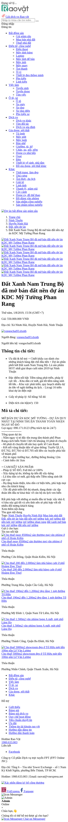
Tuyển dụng (23, 91)
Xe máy (20, 104)
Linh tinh (21, 185)
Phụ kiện (21, 78)
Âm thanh (21, 68)
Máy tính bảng (24, 52)
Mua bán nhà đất (25, 39)
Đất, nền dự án (17, 226)
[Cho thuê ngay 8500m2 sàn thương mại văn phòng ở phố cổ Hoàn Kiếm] (34, 538)
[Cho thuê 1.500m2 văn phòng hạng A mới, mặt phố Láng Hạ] (34, 622)
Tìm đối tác (22, 123)
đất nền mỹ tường (28, 525)
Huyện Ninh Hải (18, 223)
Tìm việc (21, 94)
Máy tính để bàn (25, 59)
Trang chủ (14, 217)
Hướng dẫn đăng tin (20, 729)
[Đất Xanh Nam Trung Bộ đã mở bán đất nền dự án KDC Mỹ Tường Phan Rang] (34, 242)
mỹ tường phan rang (34, 521)
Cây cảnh (21, 191)
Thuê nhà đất (23, 42)
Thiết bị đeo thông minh (30, 75)
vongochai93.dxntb (28, 337)
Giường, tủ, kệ (24, 146)
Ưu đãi (13, 723)
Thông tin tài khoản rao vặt (24, 726)
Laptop (20, 55)
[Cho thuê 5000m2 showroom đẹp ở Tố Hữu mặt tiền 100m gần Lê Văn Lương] (34, 650)
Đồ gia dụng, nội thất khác (31, 165)
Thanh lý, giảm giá (27, 188)
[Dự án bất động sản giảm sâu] (19, 210)
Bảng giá (14, 710)
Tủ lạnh (20, 133)
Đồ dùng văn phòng (27, 198)
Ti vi (18, 71)
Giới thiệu (14, 707)
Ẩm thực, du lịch (25, 178)
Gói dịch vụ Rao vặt (17, 16)
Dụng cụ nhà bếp (26, 152)
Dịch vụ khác (23, 120)
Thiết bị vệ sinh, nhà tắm (30, 162)
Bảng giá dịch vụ (18, 713)
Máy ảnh (21, 62)
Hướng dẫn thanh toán (21, 732)
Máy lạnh (21, 140)
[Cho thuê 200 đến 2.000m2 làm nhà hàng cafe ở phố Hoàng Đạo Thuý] (34, 566)
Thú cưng (21, 175)
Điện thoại (22, 49)
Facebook (14, 751)
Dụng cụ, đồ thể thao (28, 195)
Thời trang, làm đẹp (27, 172)
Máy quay (22, 65)
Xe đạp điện (23, 110)
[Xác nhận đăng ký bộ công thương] (22, 782)
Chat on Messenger (33, 818)
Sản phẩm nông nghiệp (29, 204)
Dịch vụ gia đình (25, 127)
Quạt (19, 156)
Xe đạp (20, 107)
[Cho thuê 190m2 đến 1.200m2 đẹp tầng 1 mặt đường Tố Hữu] (34, 594)
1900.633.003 (9, 742)
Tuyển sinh (22, 88)
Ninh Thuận (16, 220)
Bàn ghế (21, 143)
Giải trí (20, 182)
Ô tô (18, 101)
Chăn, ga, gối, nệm (27, 149)
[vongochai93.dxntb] (13, 331)
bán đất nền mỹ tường (31, 518)
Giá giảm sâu (23, 36)
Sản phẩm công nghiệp (29, 201)
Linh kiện (21, 81)
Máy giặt (21, 136)
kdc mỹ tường (53, 518)
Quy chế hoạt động (20, 716)
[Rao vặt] (15, 11)
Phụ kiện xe (23, 114)
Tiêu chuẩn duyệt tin (20, 720)
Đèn (18, 159)
